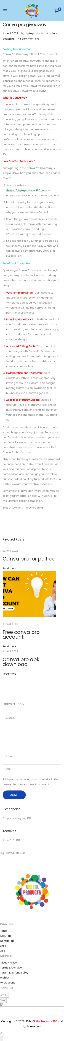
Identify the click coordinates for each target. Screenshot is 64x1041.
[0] (56, 11)
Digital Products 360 (45, 1021)
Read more (9, 568)
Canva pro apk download (21, 662)
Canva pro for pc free (29, 558)
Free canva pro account (21, 634)
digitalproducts (34, 33)
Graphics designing (14, 818)
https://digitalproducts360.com (27, 190)
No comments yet (29, 39)
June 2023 (9, 840)
